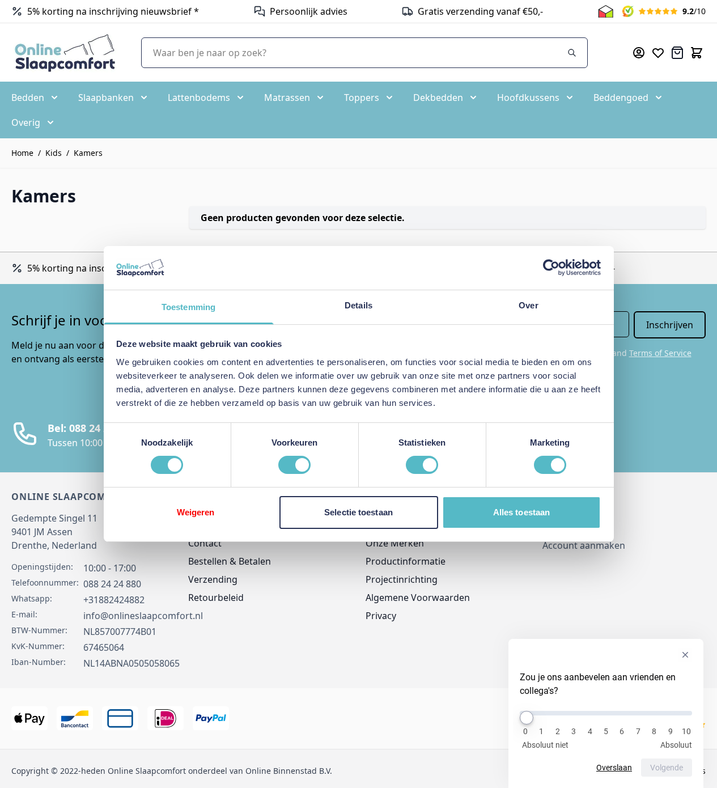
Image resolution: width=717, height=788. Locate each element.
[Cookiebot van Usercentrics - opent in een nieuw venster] (551, 267)
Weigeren (196, 512)
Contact (205, 543)
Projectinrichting (402, 579)
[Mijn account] (639, 53)
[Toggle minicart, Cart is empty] (697, 53)
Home (22, 152)
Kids (53, 152)
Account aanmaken (583, 545)
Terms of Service (660, 353)
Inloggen (561, 525)
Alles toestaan (521, 512)
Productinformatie (406, 561)
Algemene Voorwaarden (418, 597)
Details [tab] (358, 305)
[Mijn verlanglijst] (658, 53)
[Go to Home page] (64, 52)
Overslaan (614, 767)
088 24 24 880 (112, 584)
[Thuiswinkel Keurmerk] (605, 11)
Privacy (381, 615)
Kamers (88, 152)
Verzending (212, 579)
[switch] (294, 465)
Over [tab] (528, 305)
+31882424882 (114, 600)
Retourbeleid (216, 597)
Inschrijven (669, 325)
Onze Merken (395, 543)
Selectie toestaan (358, 512)
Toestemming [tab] (188, 307)
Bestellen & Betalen (229, 561)
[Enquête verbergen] (685, 655)
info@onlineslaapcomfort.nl (143, 615)
